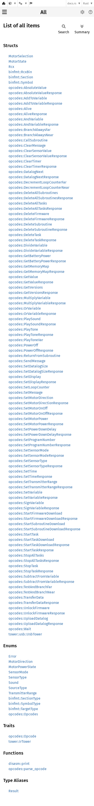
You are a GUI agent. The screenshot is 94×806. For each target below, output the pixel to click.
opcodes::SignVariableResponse (34, 508)
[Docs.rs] (3, 3)
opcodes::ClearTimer (25, 161)
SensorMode (18, 672)
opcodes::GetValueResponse (31, 282)
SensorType (18, 677)
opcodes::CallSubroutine (28, 140)
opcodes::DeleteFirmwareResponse (36, 219)
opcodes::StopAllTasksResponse (34, 561)
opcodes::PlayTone (23, 329)
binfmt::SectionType (24, 698)
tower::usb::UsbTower (25, 634)
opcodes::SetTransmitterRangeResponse (41, 487)
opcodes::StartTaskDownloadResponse (39, 545)
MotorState (17, 61)
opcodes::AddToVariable (28, 98)
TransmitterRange (23, 693)
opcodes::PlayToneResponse (31, 335)
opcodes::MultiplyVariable (29, 298)
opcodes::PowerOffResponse (31, 350)
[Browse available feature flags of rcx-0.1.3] (31, 3)
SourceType (18, 688)
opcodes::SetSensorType (28, 461)
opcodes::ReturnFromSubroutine (34, 356)
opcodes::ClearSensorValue (30, 151)
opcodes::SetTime (23, 471)
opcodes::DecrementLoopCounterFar (37, 182)
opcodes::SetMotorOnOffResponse (36, 413)
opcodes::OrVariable (25, 308)
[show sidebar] (4, 12)
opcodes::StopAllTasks (26, 555)
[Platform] (23, 3)
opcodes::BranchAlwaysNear (31, 135)
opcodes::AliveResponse (28, 114)
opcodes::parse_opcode (28, 769)
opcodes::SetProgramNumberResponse (40, 445)
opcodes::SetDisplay (25, 377)
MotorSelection (21, 56)
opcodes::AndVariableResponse (34, 124)
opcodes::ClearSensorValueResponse (38, 156)
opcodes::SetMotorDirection (31, 398)
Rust (86, 3)
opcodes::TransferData (26, 597)
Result (14, 791)
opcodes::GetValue (23, 277)
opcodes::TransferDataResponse (34, 603)
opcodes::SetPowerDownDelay (32, 429)
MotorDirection (21, 662)
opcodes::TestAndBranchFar (30, 587)
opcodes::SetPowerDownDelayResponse (40, 434)
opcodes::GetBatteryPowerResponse (37, 261)
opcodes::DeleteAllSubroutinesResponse (41, 198)
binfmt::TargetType (23, 709)
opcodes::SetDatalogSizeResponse (36, 371)
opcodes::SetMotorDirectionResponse (38, 403)
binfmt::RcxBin (20, 72)
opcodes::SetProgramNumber (32, 440)
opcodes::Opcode (22, 736)
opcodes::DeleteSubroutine (30, 224)
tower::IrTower (20, 741)
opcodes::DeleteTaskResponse (32, 240)
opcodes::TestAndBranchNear (32, 592)
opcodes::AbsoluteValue (28, 88)
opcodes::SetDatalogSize (28, 366)
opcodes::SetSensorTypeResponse (36, 466)
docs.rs (71, 3)
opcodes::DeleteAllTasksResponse (35, 208)
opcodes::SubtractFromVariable (34, 576)
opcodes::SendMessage (27, 361)
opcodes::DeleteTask (25, 235)
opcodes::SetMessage (26, 392)
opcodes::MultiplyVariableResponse (37, 303)
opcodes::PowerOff (23, 345)
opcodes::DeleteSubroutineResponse (38, 230)
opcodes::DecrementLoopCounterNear (39, 187)
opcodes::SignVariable (26, 503)
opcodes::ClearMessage (27, 145)
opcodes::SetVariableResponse (33, 498)
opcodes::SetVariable (25, 492)
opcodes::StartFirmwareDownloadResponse (43, 519)
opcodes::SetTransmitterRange (33, 482)
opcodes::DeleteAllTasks (28, 203)
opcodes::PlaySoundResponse (32, 324)
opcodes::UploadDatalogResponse (36, 624)
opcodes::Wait (20, 629)
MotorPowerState (22, 667)
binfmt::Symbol (21, 82)
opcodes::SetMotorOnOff (28, 408)
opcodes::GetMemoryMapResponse (36, 272)
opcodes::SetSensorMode (29, 450)
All (43, 12)
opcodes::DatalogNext (26, 172)
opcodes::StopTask (23, 566)
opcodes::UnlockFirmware (29, 608)
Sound (14, 683)
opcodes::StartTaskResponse (31, 550)
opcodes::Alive (20, 109)
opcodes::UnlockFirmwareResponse (37, 613)
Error (12, 656)
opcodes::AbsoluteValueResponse (35, 93)
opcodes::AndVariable (26, 119)
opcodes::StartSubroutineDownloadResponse (44, 529)
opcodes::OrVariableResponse (32, 314)
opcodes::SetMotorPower (28, 419)
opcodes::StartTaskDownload (31, 540)
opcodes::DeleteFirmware (29, 214)
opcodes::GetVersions (26, 287)
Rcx (11, 67)
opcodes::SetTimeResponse (30, 476)
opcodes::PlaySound (25, 319)
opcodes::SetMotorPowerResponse (36, 424)
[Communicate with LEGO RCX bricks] (12, 3)
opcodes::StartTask (23, 534)
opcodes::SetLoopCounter (29, 387)
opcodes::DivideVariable (28, 245)
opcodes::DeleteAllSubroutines (33, 193)
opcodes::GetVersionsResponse (33, 293)
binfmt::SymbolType (24, 704)
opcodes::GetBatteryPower (30, 256)
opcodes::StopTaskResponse (31, 571)
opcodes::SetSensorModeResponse (36, 455)
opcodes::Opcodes (23, 714)
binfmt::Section (21, 77)
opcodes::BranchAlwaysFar (29, 130)
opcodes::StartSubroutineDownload (37, 524)
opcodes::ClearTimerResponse (33, 166)
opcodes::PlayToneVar (26, 340)
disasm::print (19, 764)
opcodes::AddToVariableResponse (35, 103)
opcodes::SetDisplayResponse (32, 382)
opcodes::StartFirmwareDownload (35, 513)
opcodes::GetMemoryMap (29, 266)
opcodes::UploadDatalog (28, 618)
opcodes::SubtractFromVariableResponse (41, 582)
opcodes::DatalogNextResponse (34, 177)
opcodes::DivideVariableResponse (36, 251)
